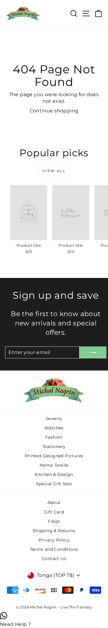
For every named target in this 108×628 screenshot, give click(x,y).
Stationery (54, 446)
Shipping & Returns (54, 530)
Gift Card (54, 512)
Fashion (54, 437)
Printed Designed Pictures (54, 456)
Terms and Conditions (54, 549)
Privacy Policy (54, 540)
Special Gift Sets (54, 483)
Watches (54, 428)
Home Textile (54, 465)
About (54, 502)
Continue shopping (54, 111)
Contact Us (54, 558)
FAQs (54, 521)
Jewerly (54, 418)
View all (54, 171)
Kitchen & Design (54, 474)
